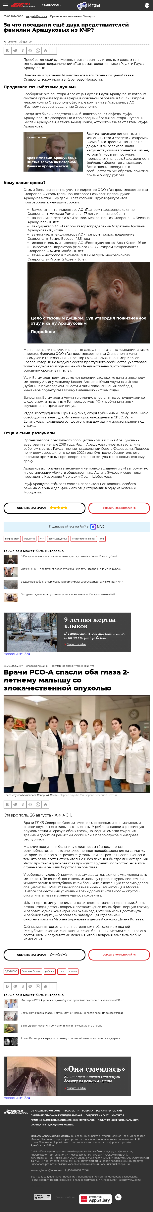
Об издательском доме (45, 1110)
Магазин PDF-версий (109, 1110)
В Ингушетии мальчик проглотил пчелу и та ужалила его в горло (61, 1025)
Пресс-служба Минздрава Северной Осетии (89, 795)
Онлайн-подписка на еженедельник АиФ (56, 1115)
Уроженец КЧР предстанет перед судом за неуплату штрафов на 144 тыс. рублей (71, 568)
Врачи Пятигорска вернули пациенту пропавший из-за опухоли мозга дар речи (70, 1038)
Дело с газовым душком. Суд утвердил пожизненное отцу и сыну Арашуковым (88, 321)
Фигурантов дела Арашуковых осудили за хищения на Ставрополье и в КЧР (68, 594)
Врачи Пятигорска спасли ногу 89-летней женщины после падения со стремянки (72, 1012)
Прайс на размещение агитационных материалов (63, 1120)
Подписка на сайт (97, 1115)
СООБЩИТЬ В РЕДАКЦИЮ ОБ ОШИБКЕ (52, 1124)
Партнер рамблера (65, 1197)
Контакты (118, 1115)
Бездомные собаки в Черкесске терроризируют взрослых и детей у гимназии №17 (72, 581)
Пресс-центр (71, 1110)
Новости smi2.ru (17, 654)
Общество (25, 41)
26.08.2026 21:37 (13, 665)
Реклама (87, 1110)
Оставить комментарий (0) (119, 508)
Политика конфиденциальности (118, 1120)
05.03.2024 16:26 (13, 16)
